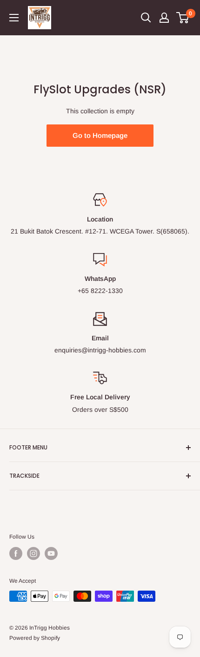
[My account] (164, 18)
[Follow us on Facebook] (15, 553)
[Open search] (146, 18)
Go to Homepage (100, 135)
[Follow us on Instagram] (33, 553)
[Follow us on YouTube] (51, 553)
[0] (183, 17)
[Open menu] (14, 17)
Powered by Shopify (34, 638)
